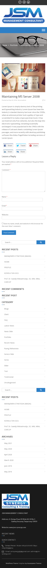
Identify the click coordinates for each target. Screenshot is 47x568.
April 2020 (8, 454)
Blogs (6, 309)
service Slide (9, 354)
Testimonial (8, 377)
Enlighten (22, 563)
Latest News (9, 326)
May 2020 (8, 449)
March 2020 (8, 460)
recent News (9, 343)
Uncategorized (10, 382)
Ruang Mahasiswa (11, 348)
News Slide (8, 331)
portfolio (14, 45)
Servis (6, 360)
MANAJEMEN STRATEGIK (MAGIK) (17, 256)
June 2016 (8, 466)
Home (4, 45)
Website (5, 215)
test (6, 371)
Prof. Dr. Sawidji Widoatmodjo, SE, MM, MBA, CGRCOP (22, 280)
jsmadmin (23, 100)
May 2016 (8, 472)
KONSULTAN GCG (11, 273)
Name (4, 197)
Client (6, 314)
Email (4, 206)
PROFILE (7, 267)
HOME (6, 262)
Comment (6, 170)
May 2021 (8, 443)
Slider (6, 365)
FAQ (6, 320)
